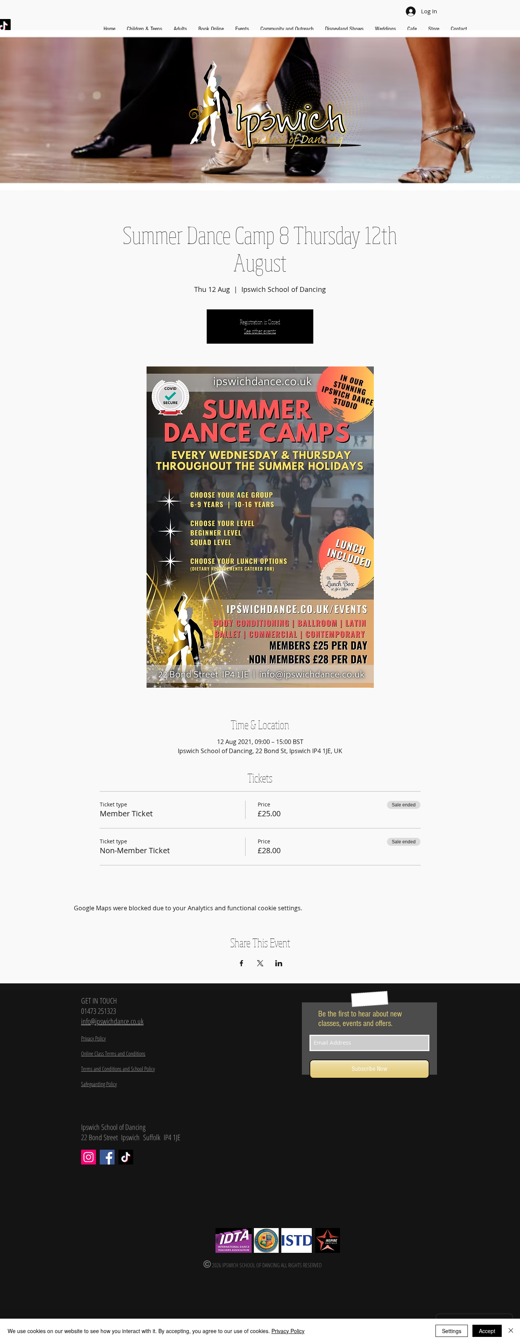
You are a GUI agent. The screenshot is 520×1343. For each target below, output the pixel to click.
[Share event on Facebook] (241, 963)
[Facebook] (107, 1157)
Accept (487, 1331)
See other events (260, 331)
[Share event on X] (260, 963)
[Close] (510, 1331)
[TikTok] (125, 1157)
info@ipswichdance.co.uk (112, 1021)
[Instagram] (88, 1157)
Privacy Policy (288, 1331)
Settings (451, 1331)
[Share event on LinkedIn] (278, 963)
